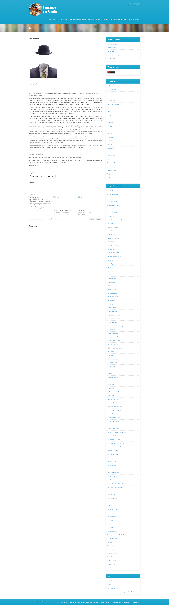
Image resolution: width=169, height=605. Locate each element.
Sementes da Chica (113, 494)
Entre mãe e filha (112, 278)
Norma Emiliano (49, 219)
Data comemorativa (113, 104)
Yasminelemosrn (112, 564)
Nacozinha (110, 396)
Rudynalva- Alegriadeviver (115, 483)
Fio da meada (111, 300)
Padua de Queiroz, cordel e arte (116, 432)
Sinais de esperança (113, 502)
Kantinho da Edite (112, 344)
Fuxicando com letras (113, 319)
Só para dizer (111, 505)
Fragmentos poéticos (113, 315)
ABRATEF (110, 581)
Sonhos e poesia (112, 513)
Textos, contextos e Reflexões (116, 535)
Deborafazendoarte (113, 253)
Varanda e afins (112, 538)
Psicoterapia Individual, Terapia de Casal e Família (122, 592)
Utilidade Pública (112, 170)
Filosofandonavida (113, 297)
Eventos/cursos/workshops (78, 19)
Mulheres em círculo (113, 392)
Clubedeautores (112, 234)
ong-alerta (110, 425)
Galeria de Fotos (134, 19)
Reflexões (91, 19)
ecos (108, 271)
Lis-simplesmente (112, 359)
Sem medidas (111, 491)
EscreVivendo (111, 289)
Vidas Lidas (110, 549)
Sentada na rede (112, 498)
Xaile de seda (111, 560)
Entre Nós (110, 286)
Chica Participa (111, 231)
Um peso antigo (112, 44)
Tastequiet (110, 527)
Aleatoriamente (112, 201)
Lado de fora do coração (114, 348)
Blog (49, 19)
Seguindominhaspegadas (115, 487)
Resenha (110, 144)
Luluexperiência (112, 362)
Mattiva (109, 373)
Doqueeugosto (111, 267)
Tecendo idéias (112, 531)
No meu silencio (112, 403)
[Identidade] (89, 202)
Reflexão (110, 141)
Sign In (137, 5)
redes (98, 219)
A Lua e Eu (110, 190)
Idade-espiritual (112, 330)
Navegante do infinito (113, 399)
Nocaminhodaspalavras (114, 406)
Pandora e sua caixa (113, 439)
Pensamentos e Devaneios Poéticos (118, 443)
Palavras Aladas (112, 436)
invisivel (91, 219)
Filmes (98, 19)
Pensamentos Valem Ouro (115, 447)
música (109, 126)
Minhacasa (110, 388)
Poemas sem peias (113, 454)
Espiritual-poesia (112, 293)
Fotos (109, 115)
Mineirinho (110, 385)
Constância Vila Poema (114, 245)
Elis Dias (109, 275)
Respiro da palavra (113, 469)
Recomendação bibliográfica (118, 19)
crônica (109, 97)
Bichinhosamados (112, 212)
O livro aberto (111, 414)
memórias (110, 122)
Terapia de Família (112, 163)
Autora (55, 19)
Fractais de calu (112, 311)
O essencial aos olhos (114, 410)
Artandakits (110, 209)
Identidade (81, 210)
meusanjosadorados (113, 377)
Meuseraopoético (112, 381)
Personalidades (112, 130)
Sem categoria (111, 155)
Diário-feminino (112, 260)
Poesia (109, 133)
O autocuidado (111, 58)
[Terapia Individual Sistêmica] (64, 202)
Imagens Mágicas (112, 333)
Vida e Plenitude (112, 546)
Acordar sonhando (113, 198)
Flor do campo (111, 308)
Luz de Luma (111, 366)
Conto (109, 93)
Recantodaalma (112, 465)
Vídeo (109, 177)
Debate (109, 108)
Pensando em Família (113, 588)
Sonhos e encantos (113, 509)
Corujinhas (110, 249)
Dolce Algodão (111, 264)
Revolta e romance (113, 472)
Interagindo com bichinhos (115, 337)
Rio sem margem (112, 476)
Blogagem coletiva (112, 89)
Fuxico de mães (112, 322)
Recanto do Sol (111, 461)
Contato (105, 19)
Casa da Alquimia (112, 227)
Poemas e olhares (112, 450)
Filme (109, 111)
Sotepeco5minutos (113, 516)
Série (109, 159)
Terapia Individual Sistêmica (62, 210)
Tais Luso (110, 520)
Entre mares (111, 282)
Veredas (110, 542)
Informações (63, 19)
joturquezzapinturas (113, 341)
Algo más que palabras (114, 205)
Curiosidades (111, 100)
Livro (108, 119)
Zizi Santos (110, 568)
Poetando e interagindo (114, 55)
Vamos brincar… (112, 47)
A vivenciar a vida (112, 194)
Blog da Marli (111, 216)
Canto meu (110, 223)
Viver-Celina (111, 557)
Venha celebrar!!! (112, 51)
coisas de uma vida (113, 238)
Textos (58, 219)
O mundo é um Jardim (113, 417)
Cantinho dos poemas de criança (117, 220)
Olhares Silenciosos (113, 421)
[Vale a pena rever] (41, 204)
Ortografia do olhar (113, 428)
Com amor (110, 242)
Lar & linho (110, 352)
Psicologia (110, 137)
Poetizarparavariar (113, 458)
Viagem (109, 174)
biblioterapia (111, 86)
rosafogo (110, 480)
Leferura (110, 355)
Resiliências (111, 148)
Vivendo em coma (112, 553)
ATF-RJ (109, 584)
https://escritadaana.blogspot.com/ (117, 326)
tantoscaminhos (112, 524)
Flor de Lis (110, 304)
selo (108, 152)
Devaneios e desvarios (114, 256)
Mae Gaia (110, 370)
